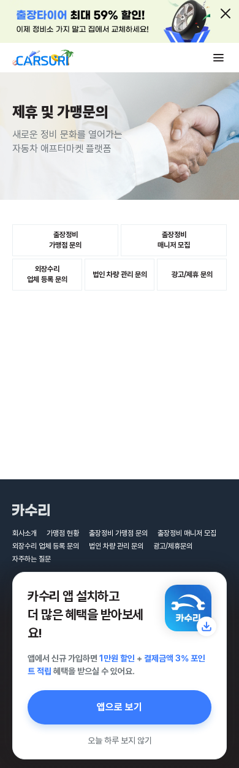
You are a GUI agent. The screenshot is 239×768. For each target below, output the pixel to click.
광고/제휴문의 (172, 546)
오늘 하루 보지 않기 (120, 740)
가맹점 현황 (63, 533)
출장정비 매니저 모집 (186, 533)
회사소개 (24, 533)
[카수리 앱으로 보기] (188, 608)
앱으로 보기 (119, 707)
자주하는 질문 (31, 559)
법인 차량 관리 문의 (116, 546)
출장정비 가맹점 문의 (118, 533)
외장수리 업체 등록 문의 (45, 546)
